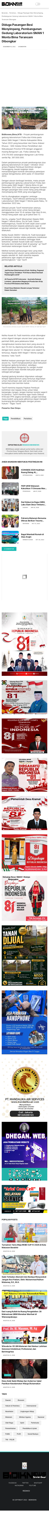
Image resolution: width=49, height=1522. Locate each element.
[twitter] (8, 426)
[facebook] (4, 426)
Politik (7, 1434)
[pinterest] (17, 426)
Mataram (26, 523)
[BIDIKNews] (12, 5)
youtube (32, 1485)
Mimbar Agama (28, 539)
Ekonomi (21, 1400)
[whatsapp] (13, 426)
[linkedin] (22, 426)
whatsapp (38, 1483)
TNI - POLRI (9, 1440)
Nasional (41, 1417)
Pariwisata (35, 1423)
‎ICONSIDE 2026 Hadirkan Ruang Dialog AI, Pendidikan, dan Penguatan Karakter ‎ (33, 471)
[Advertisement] (24, 79)
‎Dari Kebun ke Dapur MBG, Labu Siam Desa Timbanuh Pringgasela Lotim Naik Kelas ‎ (33, 503)
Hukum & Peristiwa (12, 1406)
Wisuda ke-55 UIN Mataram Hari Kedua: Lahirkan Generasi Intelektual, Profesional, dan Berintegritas (24, 1349)
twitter (25, 1483)
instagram (19, 1485)
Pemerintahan (10, 1428)
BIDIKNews (32, 1500)
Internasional (28, 475)
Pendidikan (15, 418)
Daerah (25, 507)
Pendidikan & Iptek (12, 1305)
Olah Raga (9, 1239)
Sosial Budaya (33, 1434)
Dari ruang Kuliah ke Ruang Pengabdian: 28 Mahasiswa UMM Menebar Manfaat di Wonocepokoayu (21, 1314)
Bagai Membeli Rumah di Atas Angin (32, 535)
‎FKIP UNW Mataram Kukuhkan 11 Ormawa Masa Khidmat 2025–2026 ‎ (33, 487)
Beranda (5, 13)
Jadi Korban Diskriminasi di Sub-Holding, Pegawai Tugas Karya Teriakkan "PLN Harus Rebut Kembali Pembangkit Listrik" (24, 272)
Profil (19, 1434)
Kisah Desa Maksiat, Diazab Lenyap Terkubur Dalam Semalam (22, 289)
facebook (13, 1483)
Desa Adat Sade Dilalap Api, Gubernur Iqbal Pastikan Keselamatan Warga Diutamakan (21, 1382)
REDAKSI (26, 1491)
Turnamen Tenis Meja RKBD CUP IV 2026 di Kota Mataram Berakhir (24, 1246)
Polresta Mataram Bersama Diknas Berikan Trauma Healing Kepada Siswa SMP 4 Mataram (33, 519)
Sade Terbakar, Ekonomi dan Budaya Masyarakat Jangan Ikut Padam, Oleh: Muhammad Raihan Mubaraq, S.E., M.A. (24, 1279)
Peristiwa (12, 13)
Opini (7, 1271)
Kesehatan (9, 1411)
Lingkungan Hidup (27, 1411)
